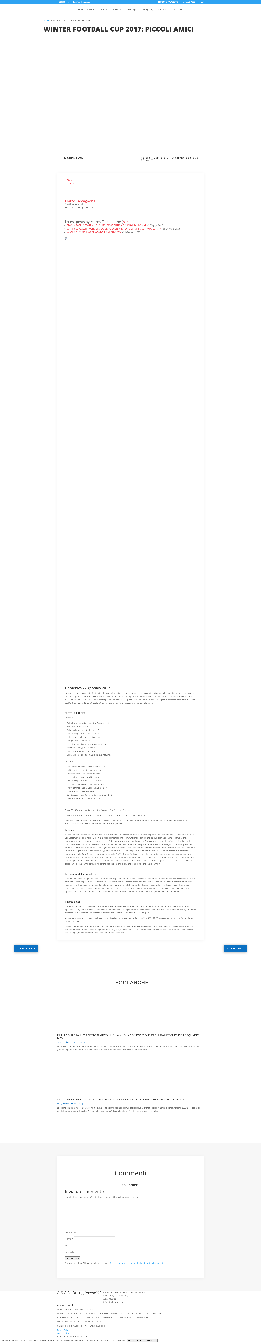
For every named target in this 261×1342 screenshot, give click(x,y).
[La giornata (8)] (130, 325)
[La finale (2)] (177, 473)
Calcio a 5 (161, 157)
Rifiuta (142, 1340)
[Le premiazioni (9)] (130, 622)
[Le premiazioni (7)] (177, 584)
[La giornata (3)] (177, 250)
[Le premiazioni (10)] (177, 622)
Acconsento (133, 1340)
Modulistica (162, 10)
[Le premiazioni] (177, 510)
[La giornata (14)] (130, 399)
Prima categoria (131, 10)
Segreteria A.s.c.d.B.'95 (68, 1042)
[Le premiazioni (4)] (177, 547)
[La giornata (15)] (177, 399)
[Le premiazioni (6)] (130, 584)
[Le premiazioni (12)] (130, 659)
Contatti (200, 2)
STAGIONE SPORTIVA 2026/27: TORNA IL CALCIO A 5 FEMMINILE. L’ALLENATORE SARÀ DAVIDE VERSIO (120, 1099)
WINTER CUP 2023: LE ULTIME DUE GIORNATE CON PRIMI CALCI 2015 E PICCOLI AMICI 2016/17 (114, 228)
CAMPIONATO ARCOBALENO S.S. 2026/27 (75, 1309)
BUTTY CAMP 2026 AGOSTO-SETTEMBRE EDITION (79, 1321)
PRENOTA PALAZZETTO (169, 2)
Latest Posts (72, 183)
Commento (71, 1232)
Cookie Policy (63, 1333)
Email (68, 1245)
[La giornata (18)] (177, 436)
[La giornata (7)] (83, 325)
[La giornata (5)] (130, 288)
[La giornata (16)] (83, 436)
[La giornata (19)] (83, 473)
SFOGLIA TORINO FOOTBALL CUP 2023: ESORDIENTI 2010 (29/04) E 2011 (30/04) (107, 225)
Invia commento (72, 1258)
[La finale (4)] (130, 510)
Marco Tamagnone (80, 201)
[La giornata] (83, 250)
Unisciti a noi (177, 10)
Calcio (145, 157)
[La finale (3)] (83, 510)
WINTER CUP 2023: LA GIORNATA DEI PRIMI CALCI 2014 (94, 232)
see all (128, 221)
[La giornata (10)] (83, 362)
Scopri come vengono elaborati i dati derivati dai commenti (137, 1263)
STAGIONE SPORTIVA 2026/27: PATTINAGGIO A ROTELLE (82, 1326)
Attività (103, 10)
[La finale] (130, 473)
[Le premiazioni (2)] (83, 547)
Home (80, 10)
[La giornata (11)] (130, 362)
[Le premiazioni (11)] (83, 659)
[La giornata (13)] (83, 399)
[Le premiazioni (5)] (83, 584)
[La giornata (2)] (130, 250)
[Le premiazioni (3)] (130, 547)
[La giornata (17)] (130, 436)
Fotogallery (148, 10)
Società (90, 10)
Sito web (69, 1252)
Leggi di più (151, 1340)
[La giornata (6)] (177, 288)
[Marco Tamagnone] (70, 198)
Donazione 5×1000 (187, 2)
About (69, 180)
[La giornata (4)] (83, 288)
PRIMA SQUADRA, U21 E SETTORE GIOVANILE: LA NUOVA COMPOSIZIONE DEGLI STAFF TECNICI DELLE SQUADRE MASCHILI (128, 1036)
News (115, 10)
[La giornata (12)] (177, 362)
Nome (69, 1238)
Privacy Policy (63, 1330)
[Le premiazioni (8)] (83, 622)
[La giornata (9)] (177, 325)
